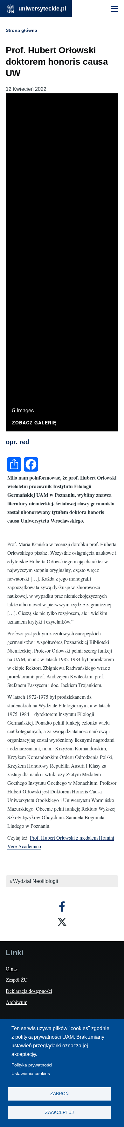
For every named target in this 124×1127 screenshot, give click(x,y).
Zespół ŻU (17, 979)
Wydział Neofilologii (35, 881)
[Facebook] (62, 906)
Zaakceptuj (59, 1112)
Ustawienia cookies (30, 1073)
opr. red (17, 441)
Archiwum (16, 1002)
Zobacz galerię (34, 423)
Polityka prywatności (31, 1065)
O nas (11, 968)
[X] (62, 922)
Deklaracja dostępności (29, 990)
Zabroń (59, 1093)
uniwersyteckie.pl (42, 8)
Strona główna (21, 30)
